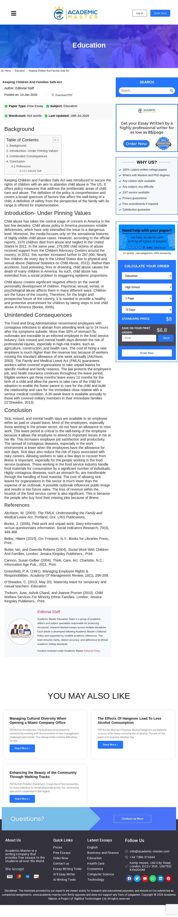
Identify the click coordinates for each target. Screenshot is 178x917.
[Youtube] (144, 878)
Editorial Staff (35, 171)
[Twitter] (137, 878)
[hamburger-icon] (14, 14)
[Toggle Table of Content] (54, 140)
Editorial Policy (92, 650)
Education (20, 70)
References (23, 166)
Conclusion (17, 161)
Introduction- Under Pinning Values (34, 151)
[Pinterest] (168, 878)
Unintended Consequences (28, 156)
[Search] (171, 90)
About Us (13, 840)
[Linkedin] (160, 878)
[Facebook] (129, 878)
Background (18, 145)
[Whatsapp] (152, 878)
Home (8, 70)
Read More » (22, 748)
